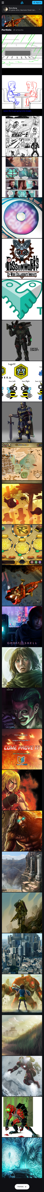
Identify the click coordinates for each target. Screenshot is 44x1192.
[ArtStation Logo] (22, 2)
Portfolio (21, 1186)
